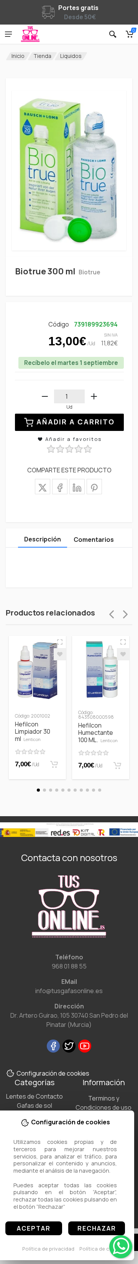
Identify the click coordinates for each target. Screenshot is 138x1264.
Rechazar (96, 1228)
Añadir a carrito (75, 421)
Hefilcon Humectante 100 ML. (98, 732)
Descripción (42, 539)
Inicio (18, 55)
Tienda (42, 55)
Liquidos (71, 55)
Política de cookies (102, 1248)
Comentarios (94, 539)
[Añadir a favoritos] (60, 654)
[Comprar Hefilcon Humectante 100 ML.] (117, 765)
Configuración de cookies (52, 1073)
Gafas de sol (34, 1105)
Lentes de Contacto (34, 1096)
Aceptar (34, 1228)
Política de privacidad (48, 1248)
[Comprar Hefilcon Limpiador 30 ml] (54, 764)
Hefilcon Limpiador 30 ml (32, 731)
